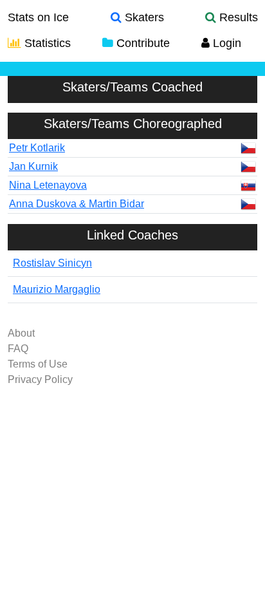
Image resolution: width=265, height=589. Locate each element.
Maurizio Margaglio (56, 289)
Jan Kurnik (33, 166)
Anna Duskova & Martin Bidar (76, 203)
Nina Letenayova (48, 185)
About (21, 333)
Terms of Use (38, 364)
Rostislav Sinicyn (52, 262)
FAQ (18, 348)
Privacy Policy (40, 379)
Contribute (141, 43)
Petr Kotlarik (37, 147)
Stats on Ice (38, 17)
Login (225, 43)
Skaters (143, 17)
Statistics (46, 43)
